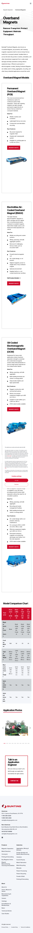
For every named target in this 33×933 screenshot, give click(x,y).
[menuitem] (7, 848)
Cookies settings (16, 476)
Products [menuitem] (4, 845)
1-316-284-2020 (6, 815)
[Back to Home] (6, 3)
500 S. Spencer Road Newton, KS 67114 (12, 813)
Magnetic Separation (8, 9)
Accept (16, 480)
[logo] (12, 806)
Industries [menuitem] (19, 845)
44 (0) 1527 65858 (7, 831)
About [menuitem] (3, 883)
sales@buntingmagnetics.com (9, 820)
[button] (3, 728)
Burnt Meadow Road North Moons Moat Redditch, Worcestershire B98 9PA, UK (15, 828)
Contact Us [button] (14, 780)
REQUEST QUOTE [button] (14, 147)
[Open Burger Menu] (30, 3)
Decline (16, 484)
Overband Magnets (20, 9)
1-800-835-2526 (6, 818)
